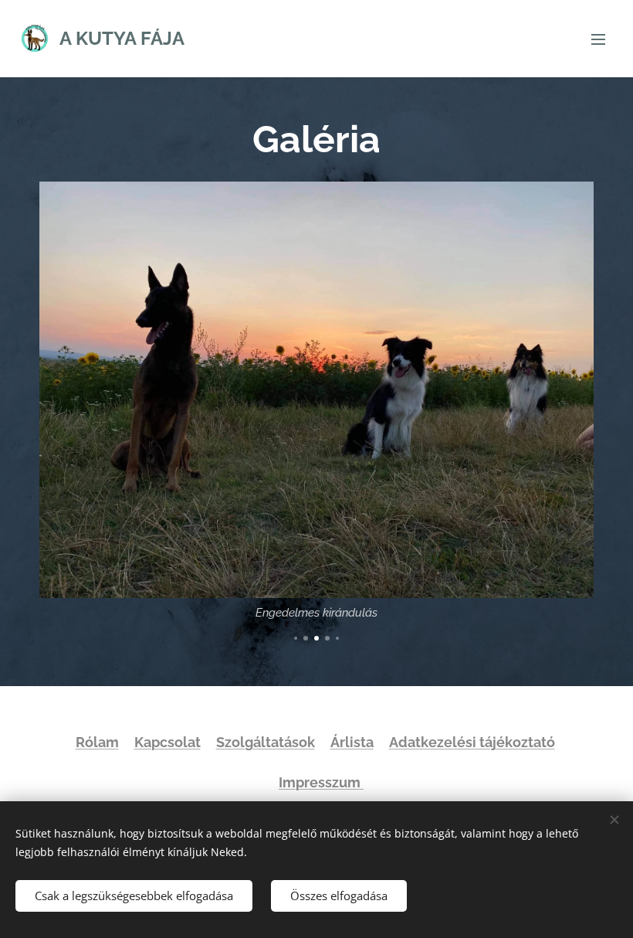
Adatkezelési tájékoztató (472, 742)
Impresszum (321, 782)
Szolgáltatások (265, 742)
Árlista (352, 742)
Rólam (97, 742)
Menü (598, 38)
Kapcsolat (167, 742)
